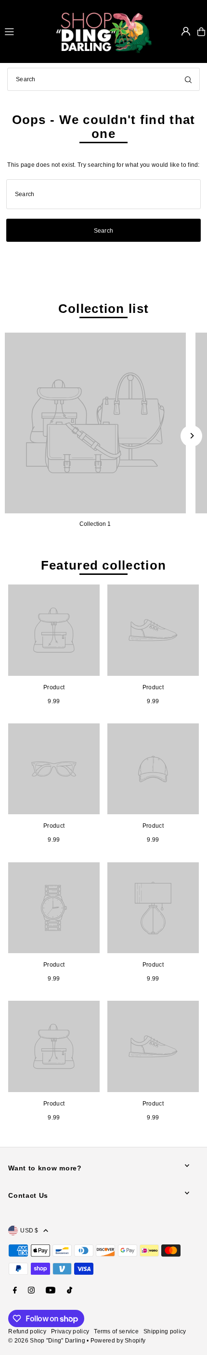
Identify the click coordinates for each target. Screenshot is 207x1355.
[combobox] (103, 79)
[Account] (185, 31)
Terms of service (116, 1331)
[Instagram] (31, 1291)
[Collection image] (95, 423)
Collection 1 (95, 524)
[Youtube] (50, 1291)
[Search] (188, 79)
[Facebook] (15, 1291)
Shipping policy (164, 1331)
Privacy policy (70, 1331)
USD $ (29, 1230)
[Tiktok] (69, 1291)
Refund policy (27, 1331)
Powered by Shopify (118, 1340)
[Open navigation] (26, 31)
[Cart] (201, 31)
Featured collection (103, 565)
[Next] (191, 436)
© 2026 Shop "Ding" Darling (46, 1340)
